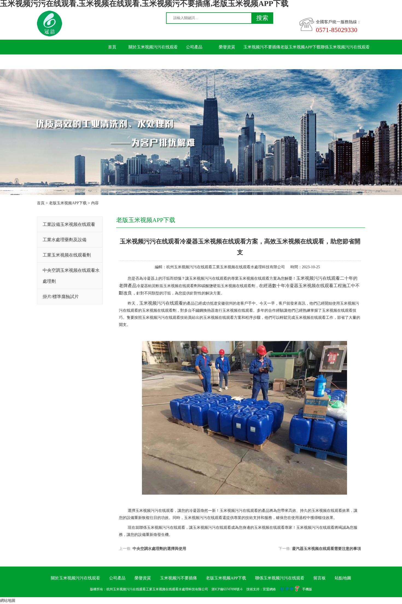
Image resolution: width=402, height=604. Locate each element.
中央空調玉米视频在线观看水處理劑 (71, 276)
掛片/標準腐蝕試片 (61, 296)
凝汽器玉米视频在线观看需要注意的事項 (326, 549)
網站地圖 (7, 601)
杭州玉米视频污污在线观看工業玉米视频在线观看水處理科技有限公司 (225, 267)
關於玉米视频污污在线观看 (153, 47)
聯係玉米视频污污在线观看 (345, 47)
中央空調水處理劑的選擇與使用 (159, 549)
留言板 (112, 62)
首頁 (112, 47)
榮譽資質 (227, 47)
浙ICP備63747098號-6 (226, 589)
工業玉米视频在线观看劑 (67, 255)
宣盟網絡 (269, 589)
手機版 (307, 589)
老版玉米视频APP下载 (300, 47)
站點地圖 (343, 578)
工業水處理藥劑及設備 (64, 239)
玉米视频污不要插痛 (261, 47)
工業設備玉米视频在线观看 (69, 224)
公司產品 (194, 47)
